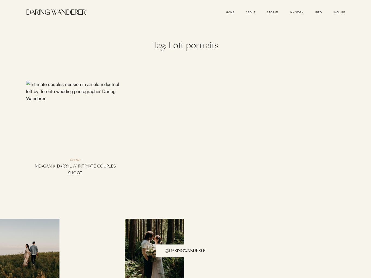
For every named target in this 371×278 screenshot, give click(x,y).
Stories (273, 12)
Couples (75, 160)
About (250, 12)
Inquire (339, 12)
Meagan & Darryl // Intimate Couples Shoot (75, 132)
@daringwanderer (185, 250)
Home (230, 12)
